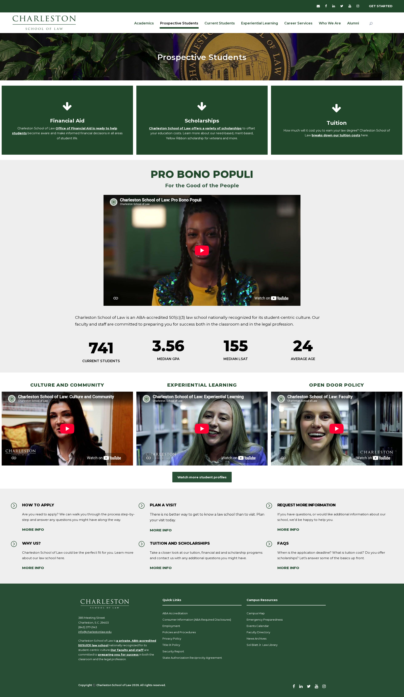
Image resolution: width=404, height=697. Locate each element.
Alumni (353, 23)
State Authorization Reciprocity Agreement (192, 657)
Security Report (173, 651)
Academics (144, 23)
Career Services (298, 23)
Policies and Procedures (179, 632)
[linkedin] (333, 6)
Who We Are (330, 23)
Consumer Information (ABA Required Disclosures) (196, 619)
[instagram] (357, 6)
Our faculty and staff (127, 650)
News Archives (256, 638)
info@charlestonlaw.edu (95, 631)
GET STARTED (380, 6)
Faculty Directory (258, 632)
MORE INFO (33, 529)
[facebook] (326, 6)
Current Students (220, 23)
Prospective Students (179, 23)
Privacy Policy (171, 638)
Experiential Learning (259, 23)
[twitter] (341, 6)
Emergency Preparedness (265, 619)
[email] (318, 6)
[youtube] (349, 6)
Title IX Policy (171, 644)
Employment (171, 626)
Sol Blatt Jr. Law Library (262, 644)
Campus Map (256, 613)
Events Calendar (258, 626)
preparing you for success (118, 654)
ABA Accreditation (175, 613)
